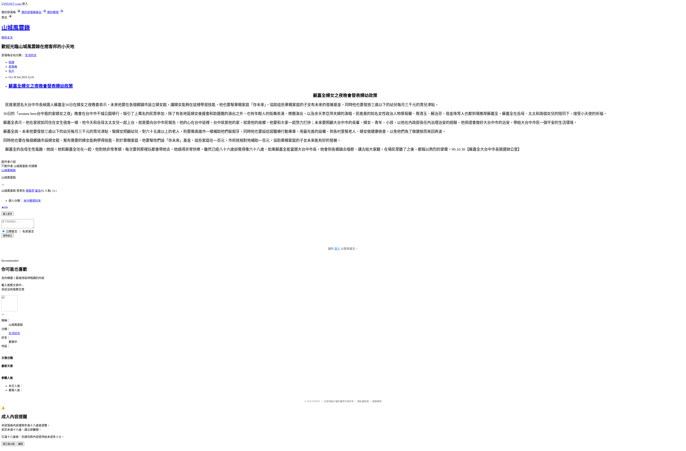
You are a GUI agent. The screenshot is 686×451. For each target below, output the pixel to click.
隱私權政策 (363, 401)
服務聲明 (377, 401)
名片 (11, 70)
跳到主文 (7, 37)
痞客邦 (30, 190)
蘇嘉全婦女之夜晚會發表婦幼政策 (41, 86)
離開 (20, 444)
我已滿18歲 (9, 444)
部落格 (13, 66)
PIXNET (316, 401)
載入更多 (7, 214)
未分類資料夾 (32, 200)
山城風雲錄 (15, 27)
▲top (4, 206)
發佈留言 (7, 235)
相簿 (11, 62)
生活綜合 (30, 55)
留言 (38, 190)
